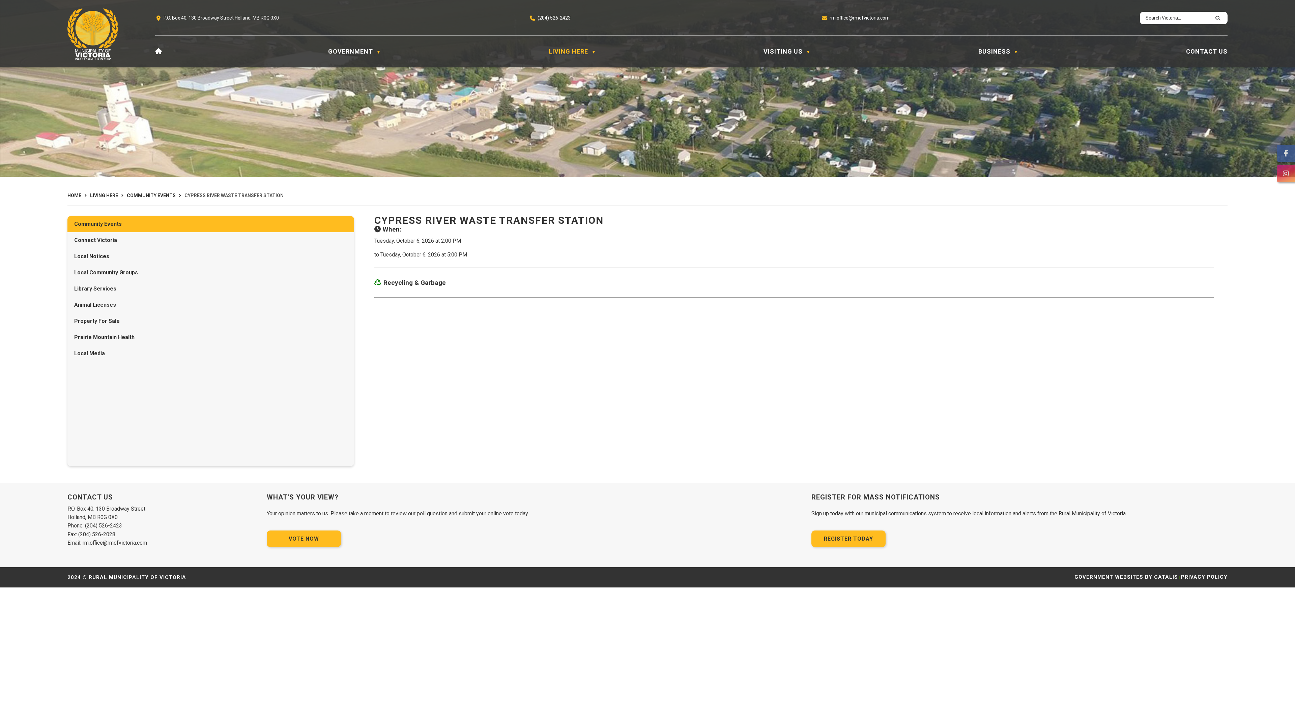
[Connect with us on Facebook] (1286, 153)
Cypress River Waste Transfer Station (234, 195)
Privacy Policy (1204, 577)
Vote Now (304, 539)
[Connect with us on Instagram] (1286, 173)
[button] (1216, 18)
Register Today (848, 539)
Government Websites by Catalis (1126, 577)
